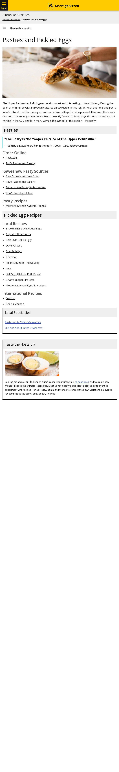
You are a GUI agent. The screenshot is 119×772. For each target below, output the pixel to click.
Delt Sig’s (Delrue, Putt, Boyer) (23, 274)
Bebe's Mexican (15, 304)
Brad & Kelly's (14, 251)
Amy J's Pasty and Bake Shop (22, 176)
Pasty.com (12, 157)
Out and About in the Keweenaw (23, 328)
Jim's (8, 268)
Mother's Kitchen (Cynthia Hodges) (26, 205)
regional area (82, 381)
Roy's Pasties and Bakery (20, 163)
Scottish (10, 298)
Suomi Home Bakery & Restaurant (26, 187)
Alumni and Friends (16, 15)
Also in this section (20, 28)
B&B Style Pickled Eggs (19, 240)
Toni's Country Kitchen (19, 193)
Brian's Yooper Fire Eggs (20, 279)
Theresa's (12, 257)
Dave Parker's (14, 245)
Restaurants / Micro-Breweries (23, 322)
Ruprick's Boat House (18, 234)
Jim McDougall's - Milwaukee (22, 262)
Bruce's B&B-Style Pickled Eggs (24, 228)
